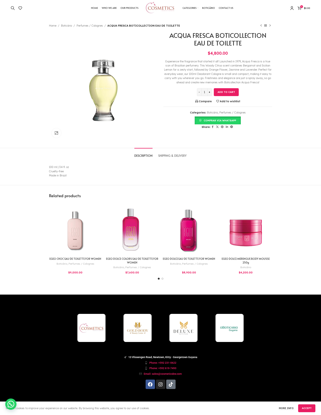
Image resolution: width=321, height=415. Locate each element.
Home (52, 25)
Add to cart (226, 91)
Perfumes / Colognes (89, 25)
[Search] (12, 8)
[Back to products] (265, 25)
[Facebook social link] (212, 126)
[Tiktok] (171, 384)
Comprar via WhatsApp (220, 120)
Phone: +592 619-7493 (162, 368)
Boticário (66, 25)
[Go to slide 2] (162, 279)
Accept (307, 408)
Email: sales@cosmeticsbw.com (163, 373)
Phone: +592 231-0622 (162, 362)
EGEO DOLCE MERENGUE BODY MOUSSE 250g (246, 260)
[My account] (292, 8)
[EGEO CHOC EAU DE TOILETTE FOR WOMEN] (75, 228)
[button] (218, 120)
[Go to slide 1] (159, 279)
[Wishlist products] (20, 8)
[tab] (143, 153)
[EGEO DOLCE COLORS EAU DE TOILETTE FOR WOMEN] (132, 228)
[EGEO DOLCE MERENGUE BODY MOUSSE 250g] (245, 228)
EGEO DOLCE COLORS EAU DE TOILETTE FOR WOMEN (132, 260)
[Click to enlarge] (56, 133)
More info (286, 408)
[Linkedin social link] (227, 126)
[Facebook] (150, 384)
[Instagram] (160, 384)
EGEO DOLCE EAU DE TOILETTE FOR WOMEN (189, 258)
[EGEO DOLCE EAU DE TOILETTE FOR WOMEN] (188, 228)
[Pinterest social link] (222, 126)
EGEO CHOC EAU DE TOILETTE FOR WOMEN (75, 258)
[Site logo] (160, 7)
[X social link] (217, 126)
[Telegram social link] (231, 126)
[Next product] (270, 25)
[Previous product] (261, 25)
